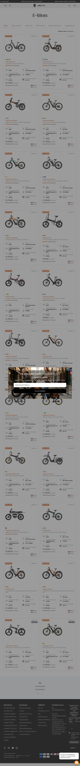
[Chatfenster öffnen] (76, 763)
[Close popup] (77, 754)
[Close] (70, 369)
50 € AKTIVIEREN (40, 391)
